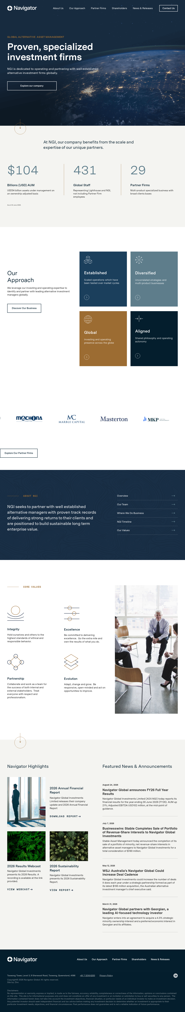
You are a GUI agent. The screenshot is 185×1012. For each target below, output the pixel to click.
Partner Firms (98, 8)
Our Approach (77, 8)
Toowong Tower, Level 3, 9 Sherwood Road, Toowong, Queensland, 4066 (41, 975)
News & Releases (143, 8)
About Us (58, 8)
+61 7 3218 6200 (87, 975)
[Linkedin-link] (175, 975)
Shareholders (119, 8)
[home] (22, 8)
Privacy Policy (106, 975)
